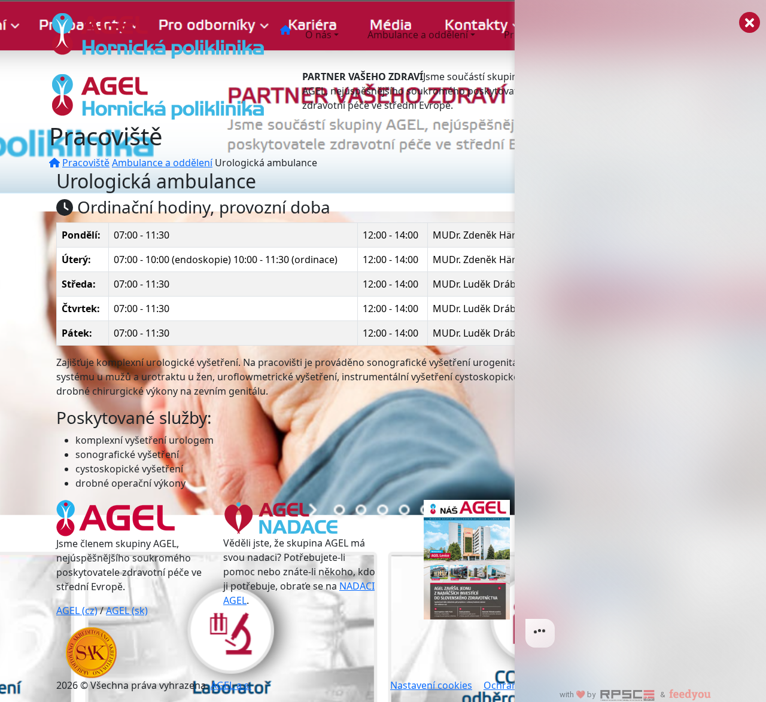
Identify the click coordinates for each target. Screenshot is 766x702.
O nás (318, 34)
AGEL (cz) (77, 610)
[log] (640, 332)
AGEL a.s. (231, 685)
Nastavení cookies (431, 685)
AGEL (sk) (127, 610)
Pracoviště (86, 162)
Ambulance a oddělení (417, 34)
